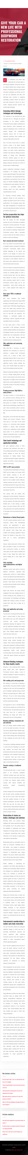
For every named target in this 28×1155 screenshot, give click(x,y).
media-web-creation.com (17, 1150)
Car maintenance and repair (10, 61)
